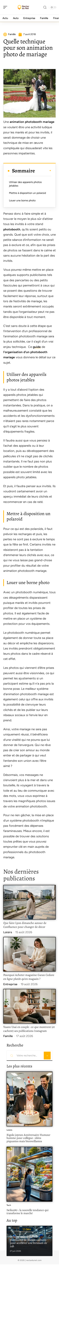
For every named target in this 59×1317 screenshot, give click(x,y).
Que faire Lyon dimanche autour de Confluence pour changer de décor (24, 925)
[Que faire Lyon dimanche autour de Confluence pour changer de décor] (29, 902)
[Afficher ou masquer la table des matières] (43, 171)
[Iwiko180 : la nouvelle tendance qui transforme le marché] (29, 1174)
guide (37, 347)
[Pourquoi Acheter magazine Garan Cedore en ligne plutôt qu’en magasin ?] (29, 954)
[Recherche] (45, 7)
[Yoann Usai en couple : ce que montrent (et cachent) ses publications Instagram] (29, 1006)
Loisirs (7, 932)
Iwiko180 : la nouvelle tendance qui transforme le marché (28, 1211)
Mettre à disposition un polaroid (27, 193)
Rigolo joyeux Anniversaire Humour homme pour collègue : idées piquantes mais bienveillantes (28, 1138)
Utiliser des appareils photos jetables (25, 184)
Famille (8, 1036)
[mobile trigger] (6, 7)
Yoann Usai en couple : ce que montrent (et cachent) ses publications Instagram (29, 1029)
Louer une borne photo (22, 200)
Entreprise (10, 984)
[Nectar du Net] (23, 7)
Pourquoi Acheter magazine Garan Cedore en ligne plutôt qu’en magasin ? (28, 977)
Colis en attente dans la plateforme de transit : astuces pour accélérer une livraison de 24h (28, 1241)
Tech (9, 1205)
